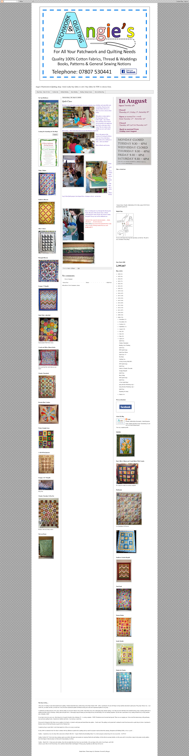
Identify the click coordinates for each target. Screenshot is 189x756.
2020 (119, 288)
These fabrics (88, 223)
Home (87, 282)
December (121, 319)
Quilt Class (121, 340)
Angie (128, 419)
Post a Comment (68, 279)
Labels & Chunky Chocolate (125, 368)
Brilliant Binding (65, 92)
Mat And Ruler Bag (99, 92)
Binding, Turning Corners (86, 92)
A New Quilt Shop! (123, 382)
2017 (119, 295)
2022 (119, 283)
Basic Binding (74, 92)
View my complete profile (122, 427)
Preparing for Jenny (123, 391)
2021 (119, 286)
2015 (119, 300)
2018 (119, 293)
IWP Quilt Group (123, 350)
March (121, 394)
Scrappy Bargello (123, 370)
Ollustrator (96, 751)
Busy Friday (122, 375)
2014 (119, 303)
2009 (119, 315)
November (122, 322)
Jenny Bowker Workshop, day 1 (126, 387)
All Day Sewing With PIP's (125, 361)
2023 (119, 281)
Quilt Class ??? (122, 354)
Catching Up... (122, 359)
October (121, 324)
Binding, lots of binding (124, 345)
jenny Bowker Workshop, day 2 (126, 384)
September (122, 326)
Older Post (109, 282)
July (120, 331)
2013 (119, 305)
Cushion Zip (55, 92)
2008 (119, 317)
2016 (119, 298)
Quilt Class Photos (123, 352)
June (120, 334)
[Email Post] (78, 268)
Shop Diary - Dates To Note (43, 92)
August (121, 329)
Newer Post (65, 282)
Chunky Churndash (123, 343)
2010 (119, 312)
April (120, 338)
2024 (119, 279)
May (120, 336)
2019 (119, 290)
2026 (119, 274)
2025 (119, 276)
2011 (119, 310)
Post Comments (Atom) (74, 285)
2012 (119, 307)
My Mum (121, 357)
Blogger (108, 751)
